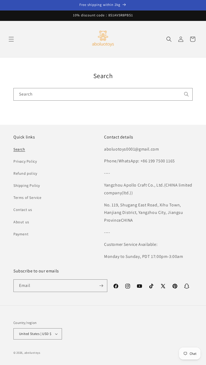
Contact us (22, 209)
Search (19, 149)
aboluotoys (32, 353)
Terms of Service (27, 197)
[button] (11, 39)
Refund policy (25, 173)
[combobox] (103, 94)
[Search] (186, 94)
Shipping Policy (26, 185)
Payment (20, 234)
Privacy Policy (25, 161)
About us (21, 222)
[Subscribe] (101, 285)
